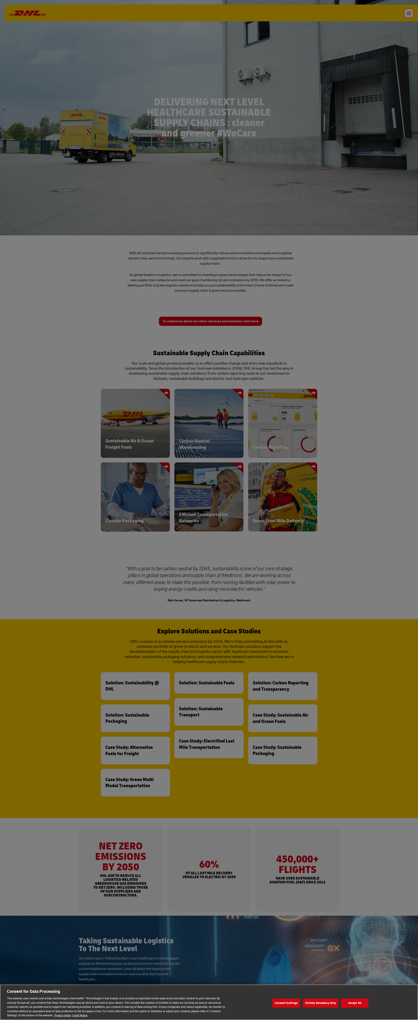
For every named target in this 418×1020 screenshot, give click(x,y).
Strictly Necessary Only (320, 1003)
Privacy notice (62, 1015)
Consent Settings (286, 1003)
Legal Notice (80, 1015)
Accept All (354, 1003)
